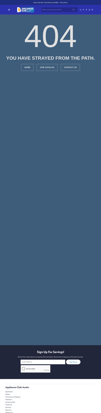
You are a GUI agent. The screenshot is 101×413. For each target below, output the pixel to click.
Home (27, 67)
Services (8, 407)
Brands (7, 394)
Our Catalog (47, 67)
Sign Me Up (73, 362)
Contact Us (70, 67)
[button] (9, 10)
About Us (8, 410)
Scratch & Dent (10, 402)
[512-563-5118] (89, 10)
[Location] (86, 10)
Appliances (9, 391)
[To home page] (25, 10)
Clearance (8, 399)
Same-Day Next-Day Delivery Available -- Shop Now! (50, 2)
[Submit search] (73, 9)
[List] (83, 10)
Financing (8, 405)
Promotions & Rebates (12, 397)
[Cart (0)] (92, 10)
